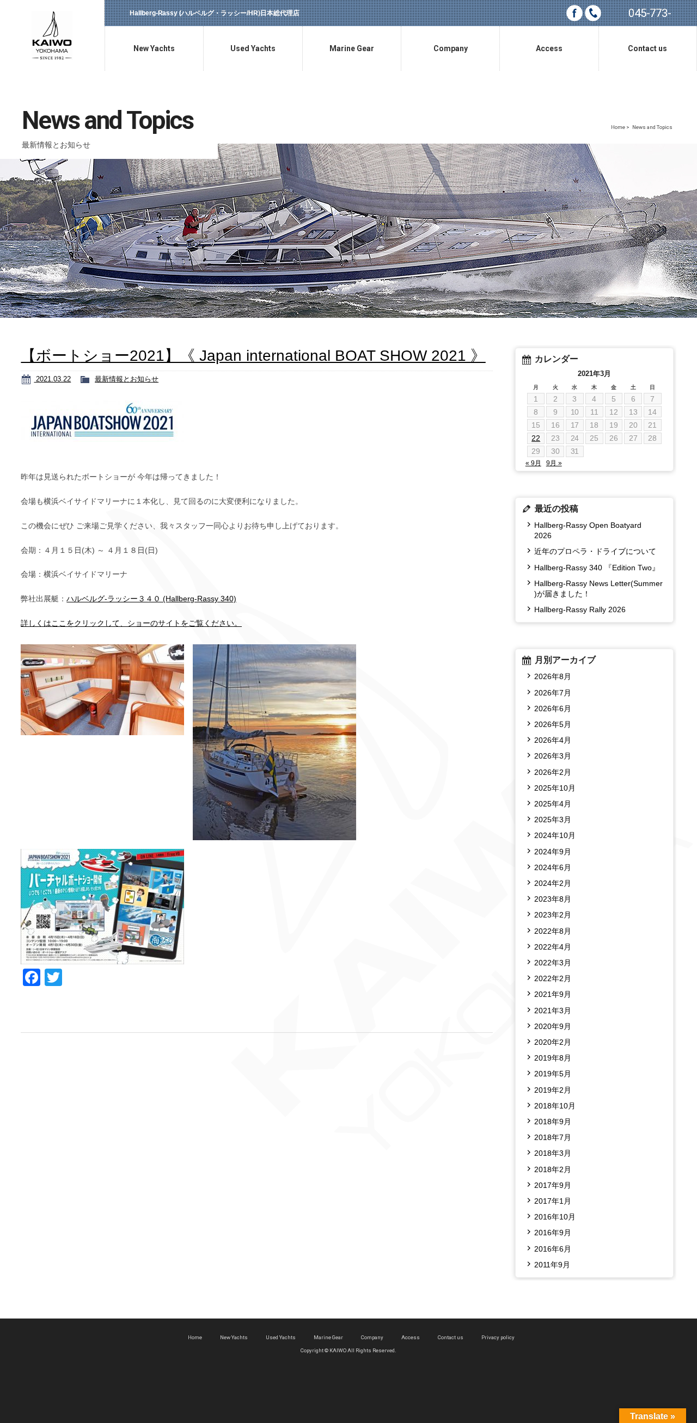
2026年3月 (552, 755)
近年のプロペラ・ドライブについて (595, 551)
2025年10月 (555, 788)
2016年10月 (555, 1216)
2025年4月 (552, 803)
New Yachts (234, 1337)
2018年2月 (552, 1169)
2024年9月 (552, 851)
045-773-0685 (649, 16)
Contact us (450, 1337)
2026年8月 (552, 676)
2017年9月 (552, 1185)
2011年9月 (552, 1264)
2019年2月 (552, 1090)
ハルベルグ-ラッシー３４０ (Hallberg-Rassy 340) (151, 598)
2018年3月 (552, 1153)
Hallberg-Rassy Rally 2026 (580, 609)
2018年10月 (555, 1105)
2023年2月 (552, 914)
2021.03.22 (52, 379)
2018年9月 (552, 1121)
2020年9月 (552, 1026)
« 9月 (533, 463)
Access (410, 1337)
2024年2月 (552, 883)
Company (372, 1337)
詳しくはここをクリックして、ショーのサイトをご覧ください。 (131, 623)
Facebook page (574, 13)
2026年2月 (552, 772)
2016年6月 (552, 1249)
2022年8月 (552, 931)
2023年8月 (552, 899)
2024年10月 (555, 835)
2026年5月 (552, 724)
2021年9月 (552, 994)
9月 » (554, 463)
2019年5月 (552, 1073)
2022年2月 (552, 978)
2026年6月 (552, 708)
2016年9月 (552, 1232)
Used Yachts (281, 1337)
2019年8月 (552, 1058)
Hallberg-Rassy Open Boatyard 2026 (591, 530)
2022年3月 (552, 962)
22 (535, 438)
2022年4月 (552, 946)
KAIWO (52, 35)
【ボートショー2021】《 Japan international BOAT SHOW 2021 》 (253, 355)
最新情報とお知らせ (126, 379)
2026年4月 (552, 740)
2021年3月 (552, 1010)
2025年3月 (552, 819)
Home (618, 127)
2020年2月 (552, 1042)
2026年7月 (552, 692)
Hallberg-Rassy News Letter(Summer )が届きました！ (598, 588)
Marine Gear (328, 1337)
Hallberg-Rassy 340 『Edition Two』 (596, 567)
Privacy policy (498, 1337)
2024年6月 (552, 867)
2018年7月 (552, 1137)
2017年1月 (552, 1201)
